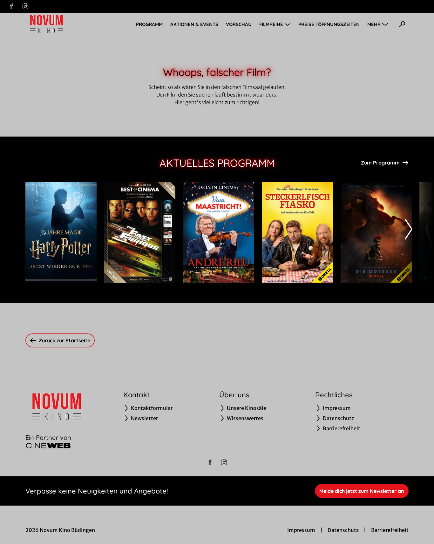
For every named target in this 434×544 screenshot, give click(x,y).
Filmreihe (271, 24)
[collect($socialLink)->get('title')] (11, 6)
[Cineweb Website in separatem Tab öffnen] (48, 445)
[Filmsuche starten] (402, 24)
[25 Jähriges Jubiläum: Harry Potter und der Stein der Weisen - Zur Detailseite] (61, 232)
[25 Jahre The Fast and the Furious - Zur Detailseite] (139, 232)
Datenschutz (343, 530)
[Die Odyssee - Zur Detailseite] (376, 232)
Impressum (301, 530)
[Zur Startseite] (69, 24)
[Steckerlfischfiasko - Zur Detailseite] (297, 232)
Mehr (374, 24)
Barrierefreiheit (390, 530)
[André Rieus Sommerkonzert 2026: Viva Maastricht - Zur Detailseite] (218, 232)
